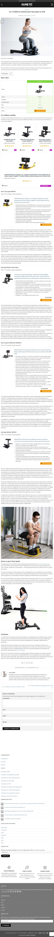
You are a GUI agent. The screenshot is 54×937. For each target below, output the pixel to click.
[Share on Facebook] (25, 663)
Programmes (4, 758)
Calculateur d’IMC (5, 771)
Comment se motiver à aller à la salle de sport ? (14, 807)
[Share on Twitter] (27, 663)
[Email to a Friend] (29, 663)
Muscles (3, 764)
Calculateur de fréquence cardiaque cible (11, 787)
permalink (37, 667)
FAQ (2, 902)
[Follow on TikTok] (13, 891)
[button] (2, 4)
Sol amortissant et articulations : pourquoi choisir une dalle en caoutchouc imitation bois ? (24, 803)
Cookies (35, 932)
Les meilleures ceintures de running (12, 818)
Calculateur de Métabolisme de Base (10, 774)
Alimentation (4, 827)
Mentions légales (23, 932)
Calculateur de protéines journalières (10, 793)
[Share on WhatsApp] (22, 663)
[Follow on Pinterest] (18, 891)
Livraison (3, 907)
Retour (2, 905)
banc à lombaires (20, 650)
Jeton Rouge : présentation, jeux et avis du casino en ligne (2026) (18, 811)
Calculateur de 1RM (6, 784)
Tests (2, 842)
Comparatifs (27, 9)
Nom (4, 709)
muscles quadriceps (43, 564)
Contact (3, 910)
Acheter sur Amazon (40, 110)
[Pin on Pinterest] (32, 663)
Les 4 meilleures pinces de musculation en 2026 (14, 686)
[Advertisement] (27, 743)
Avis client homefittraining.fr (11, 932)
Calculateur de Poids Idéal (7, 781)
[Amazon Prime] (50, 388)
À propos (3, 899)
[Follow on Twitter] (15, 891)
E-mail (4, 715)
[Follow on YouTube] (20, 891)
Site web (5, 722)
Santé (2, 837)
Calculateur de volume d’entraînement (10, 790)
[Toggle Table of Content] (10, 74)
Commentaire (6, 698)
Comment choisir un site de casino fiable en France (15, 814)
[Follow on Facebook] (8, 891)
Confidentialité (30, 932)
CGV (18, 932)
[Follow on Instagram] (11, 891)
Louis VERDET (33, 15)
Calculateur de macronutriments (9, 796)
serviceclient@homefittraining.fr (36, 889)
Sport (2, 840)
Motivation (3, 835)
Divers (2, 832)
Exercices (3, 761)
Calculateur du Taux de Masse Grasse (10, 777)
